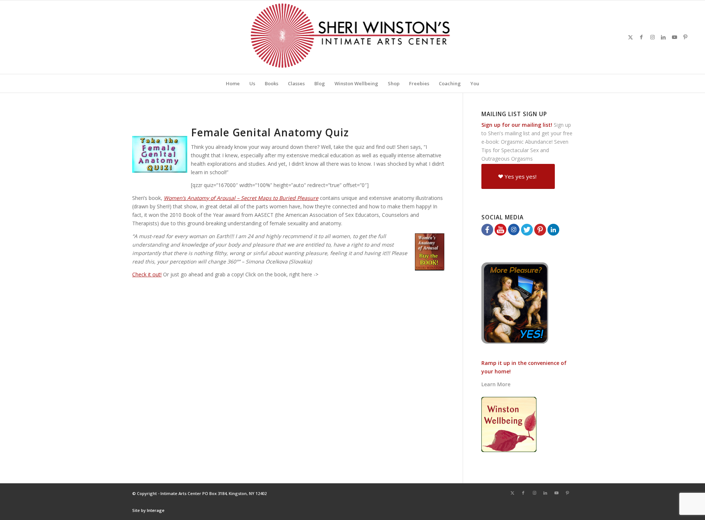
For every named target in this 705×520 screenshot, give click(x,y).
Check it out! (147, 274)
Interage (155, 510)
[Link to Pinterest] (685, 37)
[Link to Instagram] (652, 37)
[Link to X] (630, 37)
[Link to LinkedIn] (663, 37)
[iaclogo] (353, 37)
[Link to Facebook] (641, 37)
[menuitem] (233, 83)
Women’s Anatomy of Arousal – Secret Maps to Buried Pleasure (241, 197)
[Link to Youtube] (674, 37)
